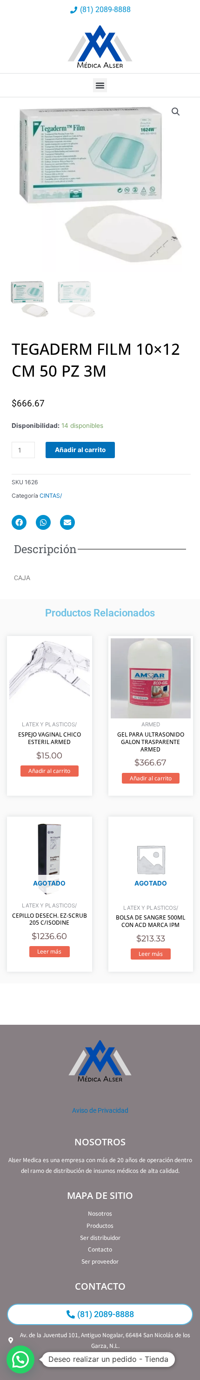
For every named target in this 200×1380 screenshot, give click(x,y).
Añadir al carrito (80, 449)
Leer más (49, 951)
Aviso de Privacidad (100, 1110)
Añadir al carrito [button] (49, 771)
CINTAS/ (51, 495)
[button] (100, 85)
